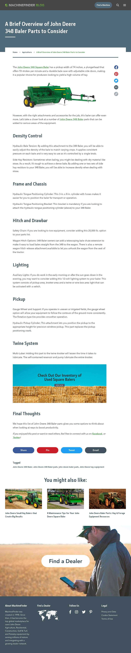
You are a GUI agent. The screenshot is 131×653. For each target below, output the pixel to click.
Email (96, 450)
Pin (47, 450)
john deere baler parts (69, 467)
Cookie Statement (109, 615)
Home (15, 52)
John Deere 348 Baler (71, 119)
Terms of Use (107, 619)
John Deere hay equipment (92, 467)
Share (23, 450)
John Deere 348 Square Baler (33, 67)
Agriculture (27, 52)
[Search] (117, 5)
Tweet (72, 450)
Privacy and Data (108, 611)
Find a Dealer (65, 561)
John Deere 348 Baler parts (45, 467)
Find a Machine (103, 5)
